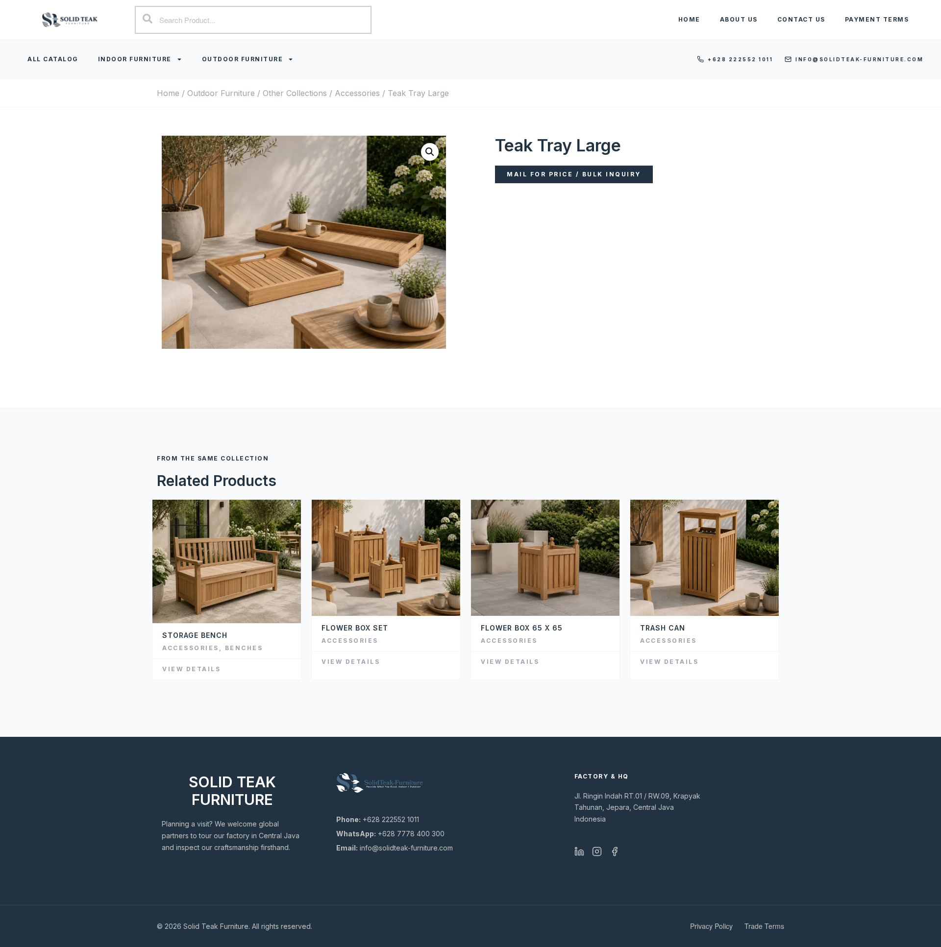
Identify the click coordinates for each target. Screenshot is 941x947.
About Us (739, 19)
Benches (244, 648)
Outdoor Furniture (242, 59)
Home (689, 19)
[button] (430, 152)
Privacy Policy (711, 926)
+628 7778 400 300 (390, 833)
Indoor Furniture (135, 59)
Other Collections (295, 93)
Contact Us (801, 19)
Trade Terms (764, 926)
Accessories (357, 93)
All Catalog (52, 59)
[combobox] (253, 20)
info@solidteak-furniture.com (859, 59)
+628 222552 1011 (740, 59)
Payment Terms (877, 19)
